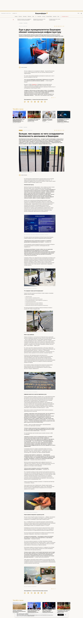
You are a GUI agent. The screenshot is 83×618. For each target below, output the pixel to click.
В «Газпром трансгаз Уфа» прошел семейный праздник (54, 19)
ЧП (35, 16)
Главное (16, 16)
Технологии (39, 16)
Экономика (25, 16)
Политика (20, 16)
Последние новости (65, 16)
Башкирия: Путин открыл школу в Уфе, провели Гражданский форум (39, 19)
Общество (29, 16)
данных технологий (31, 615)
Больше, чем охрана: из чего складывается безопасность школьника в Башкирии (24, 19)
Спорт (33, 16)
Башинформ (34, 84)
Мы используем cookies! (22, 614)
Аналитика (54, 16)
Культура (43, 16)
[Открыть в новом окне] (25, 101)
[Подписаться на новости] (45, 101)
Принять (60, 614)
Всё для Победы (49, 16)
